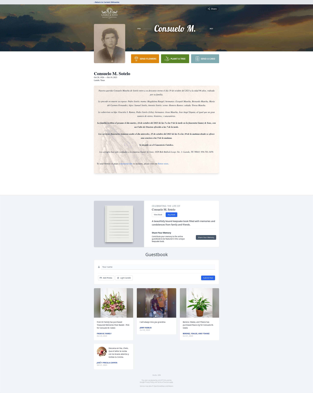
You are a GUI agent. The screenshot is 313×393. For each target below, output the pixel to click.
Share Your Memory (206, 237)
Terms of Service (163, 382)
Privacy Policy (149, 382)
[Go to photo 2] (157, 316)
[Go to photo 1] (155, 316)
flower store (163, 163)
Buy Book (171, 214)
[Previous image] (139, 303)
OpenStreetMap (159, 386)
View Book (158, 214)
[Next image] (173, 303)
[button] (114, 303)
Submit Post (208, 278)
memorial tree (126, 163)
